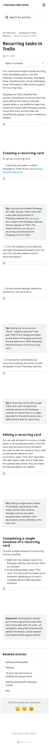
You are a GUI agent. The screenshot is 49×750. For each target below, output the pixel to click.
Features (7, 36)
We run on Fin (26, 742)
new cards (33, 218)
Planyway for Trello (27, 33)
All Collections (9, 33)
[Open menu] (43, 5)
